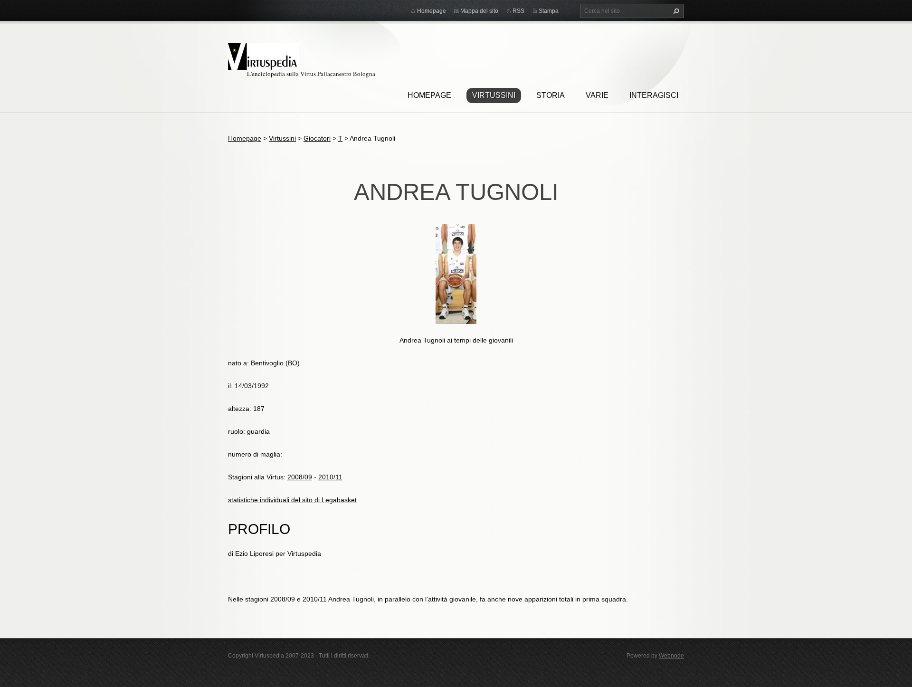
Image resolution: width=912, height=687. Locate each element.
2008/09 (299, 477)
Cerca (675, 11)
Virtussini (493, 95)
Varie (597, 95)
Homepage (429, 95)
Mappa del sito (479, 11)
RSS (518, 11)
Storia (550, 95)
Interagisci (653, 95)
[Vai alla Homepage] (263, 55)
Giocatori (317, 138)
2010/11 (330, 477)
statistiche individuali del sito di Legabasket (292, 500)
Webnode (671, 655)
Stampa (549, 11)
